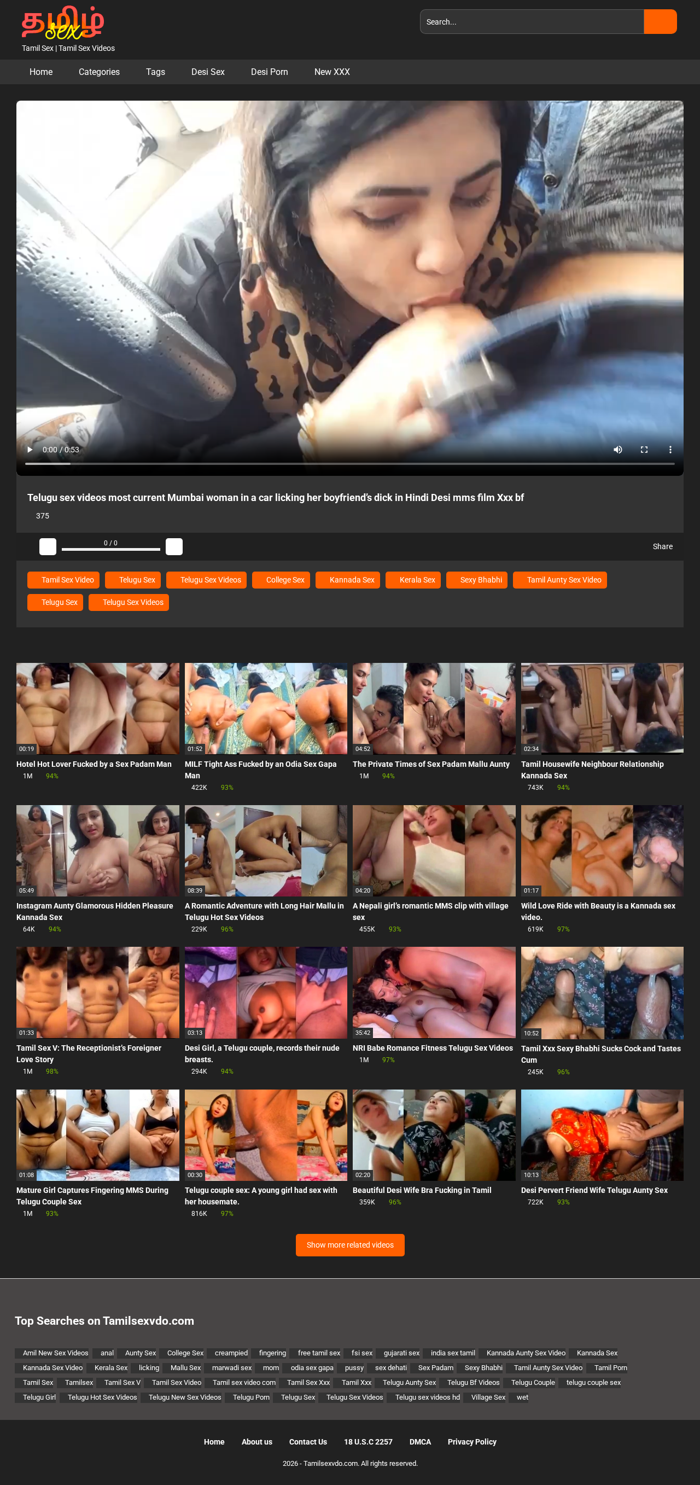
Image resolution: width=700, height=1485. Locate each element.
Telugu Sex (136, 579)
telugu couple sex (594, 1382)
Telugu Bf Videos (473, 1382)
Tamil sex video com (244, 1382)
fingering (272, 1353)
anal (107, 1353)
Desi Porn (269, 72)
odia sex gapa (312, 1368)
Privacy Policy (472, 1441)
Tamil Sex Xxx (308, 1382)
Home (41, 72)
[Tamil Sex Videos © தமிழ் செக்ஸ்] (60, 21)
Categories (99, 72)
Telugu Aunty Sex (409, 1382)
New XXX (332, 72)
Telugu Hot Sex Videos (102, 1397)
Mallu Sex (186, 1368)
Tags (155, 72)
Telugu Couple (533, 1382)
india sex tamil (453, 1353)
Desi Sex (208, 72)
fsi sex (362, 1353)
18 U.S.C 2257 (368, 1441)
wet (522, 1397)
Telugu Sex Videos (210, 579)
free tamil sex (319, 1353)
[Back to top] (664, 1452)
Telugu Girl (39, 1397)
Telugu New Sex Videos (185, 1397)
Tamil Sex (38, 1382)
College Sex (285, 579)
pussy (354, 1368)
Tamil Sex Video (67, 579)
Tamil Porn (610, 1368)
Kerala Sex (416, 579)
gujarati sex (401, 1353)
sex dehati (391, 1368)
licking (149, 1368)
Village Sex (488, 1397)
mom (271, 1368)
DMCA (420, 1441)
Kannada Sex (351, 579)
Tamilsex (79, 1382)
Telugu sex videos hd (427, 1397)
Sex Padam (435, 1368)
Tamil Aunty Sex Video (564, 579)
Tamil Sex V (122, 1382)
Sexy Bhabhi (480, 579)
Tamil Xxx (356, 1382)
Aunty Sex (140, 1353)
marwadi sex (232, 1368)
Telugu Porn (251, 1397)
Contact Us (308, 1441)
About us (257, 1441)
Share (662, 546)
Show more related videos (350, 1245)
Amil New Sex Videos (56, 1353)
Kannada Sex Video (53, 1368)
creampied (231, 1353)
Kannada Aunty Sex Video (526, 1353)
